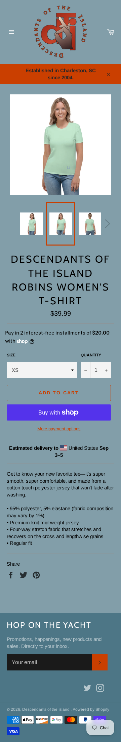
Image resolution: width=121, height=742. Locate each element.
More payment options (59, 428)
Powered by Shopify (91, 709)
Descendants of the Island (46, 709)
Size (11, 355)
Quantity (91, 355)
